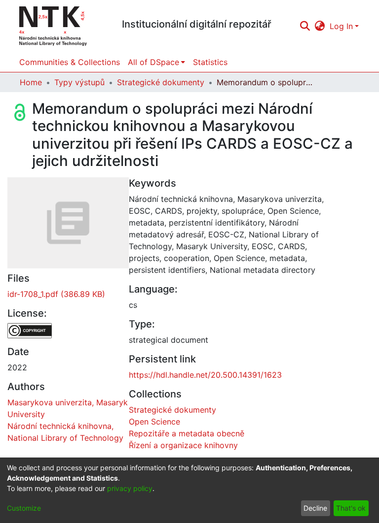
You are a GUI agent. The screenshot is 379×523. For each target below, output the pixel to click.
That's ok (351, 508)
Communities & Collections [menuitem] (69, 62)
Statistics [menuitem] (210, 62)
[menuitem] (320, 26)
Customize (24, 508)
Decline (315, 508)
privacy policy (129, 488)
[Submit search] (305, 26)
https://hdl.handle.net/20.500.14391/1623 (205, 375)
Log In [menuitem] (341, 26)
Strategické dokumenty (160, 82)
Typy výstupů (79, 82)
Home (31, 82)
